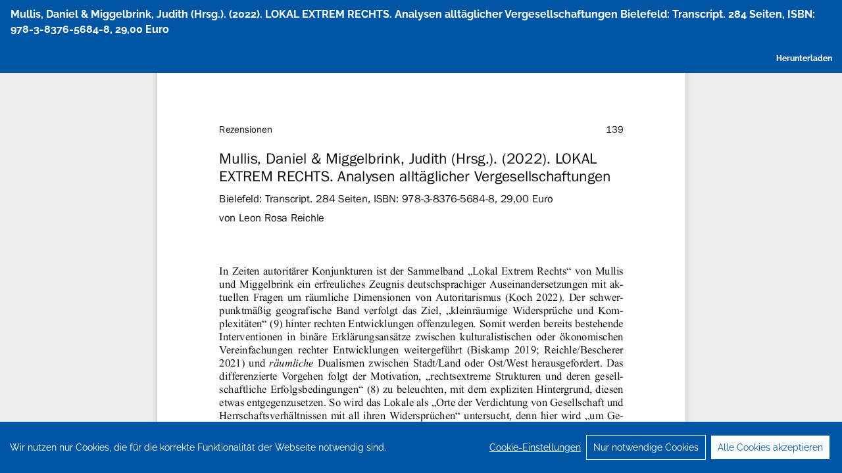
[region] (421, 447)
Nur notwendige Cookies (646, 447)
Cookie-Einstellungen (535, 447)
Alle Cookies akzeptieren (770, 447)
